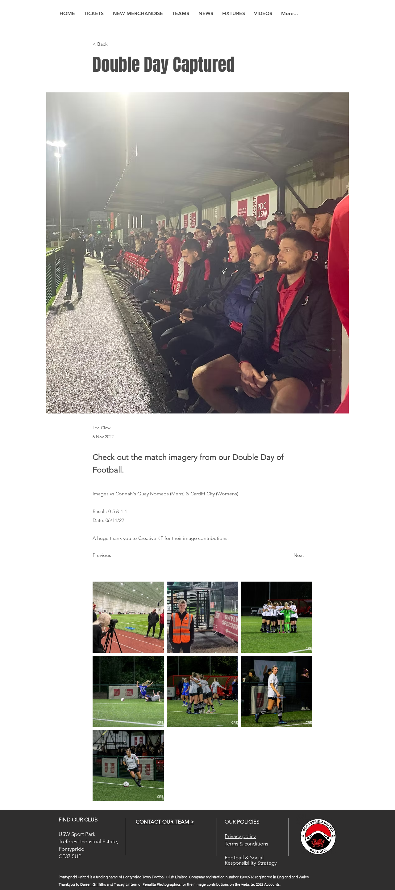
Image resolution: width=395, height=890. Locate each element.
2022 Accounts (268, 884)
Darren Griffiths (92, 884)
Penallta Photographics (162, 884)
